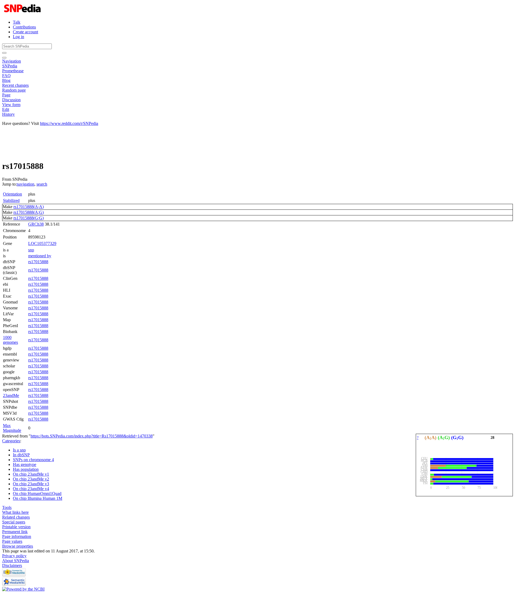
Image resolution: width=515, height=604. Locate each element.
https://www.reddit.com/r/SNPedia (69, 123)
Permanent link (15, 531)
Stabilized (11, 200)
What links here (15, 512)
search (41, 184)
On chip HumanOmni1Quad (37, 493)
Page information (16, 536)
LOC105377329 (42, 243)
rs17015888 (38, 261)
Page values (12, 541)
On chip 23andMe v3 (31, 484)
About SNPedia (15, 560)
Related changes (16, 517)
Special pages (13, 522)
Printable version (16, 527)
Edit (5, 109)
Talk (16, 22)
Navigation (11, 61)
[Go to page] (4, 53)
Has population (26, 469)
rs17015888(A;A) (28, 206)
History (8, 114)
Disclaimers (12, 565)
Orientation (12, 194)
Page (6, 95)
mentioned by (39, 256)
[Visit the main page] (23, 13)
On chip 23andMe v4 (31, 488)
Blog (6, 80)
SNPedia (9, 66)
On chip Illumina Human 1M (37, 498)
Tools (7, 507)
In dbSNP (21, 455)
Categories (11, 441)
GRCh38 (36, 224)
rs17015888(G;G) (28, 218)
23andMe (11, 395)
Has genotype (24, 464)
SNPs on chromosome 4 (33, 459)
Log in (18, 36)
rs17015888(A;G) (28, 212)
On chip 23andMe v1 (31, 474)
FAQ (6, 75)
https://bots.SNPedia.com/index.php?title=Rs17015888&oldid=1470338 (92, 436)
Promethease (13, 70)
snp (31, 250)
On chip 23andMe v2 (31, 479)
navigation (25, 184)
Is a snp (19, 450)
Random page (14, 90)
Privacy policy (14, 556)
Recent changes (15, 85)
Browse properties (17, 546)
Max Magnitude (12, 428)
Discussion (11, 99)
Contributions (24, 27)
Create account (25, 32)
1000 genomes (10, 340)
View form (11, 104)
